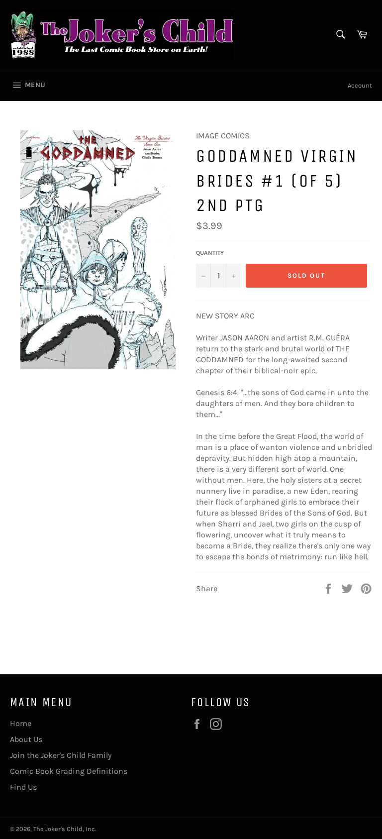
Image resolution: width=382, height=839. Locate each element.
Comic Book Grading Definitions (68, 771)
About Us (26, 739)
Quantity (210, 252)
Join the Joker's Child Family (60, 755)
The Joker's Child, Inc (64, 829)
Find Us (23, 787)
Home (20, 723)
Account (360, 85)
